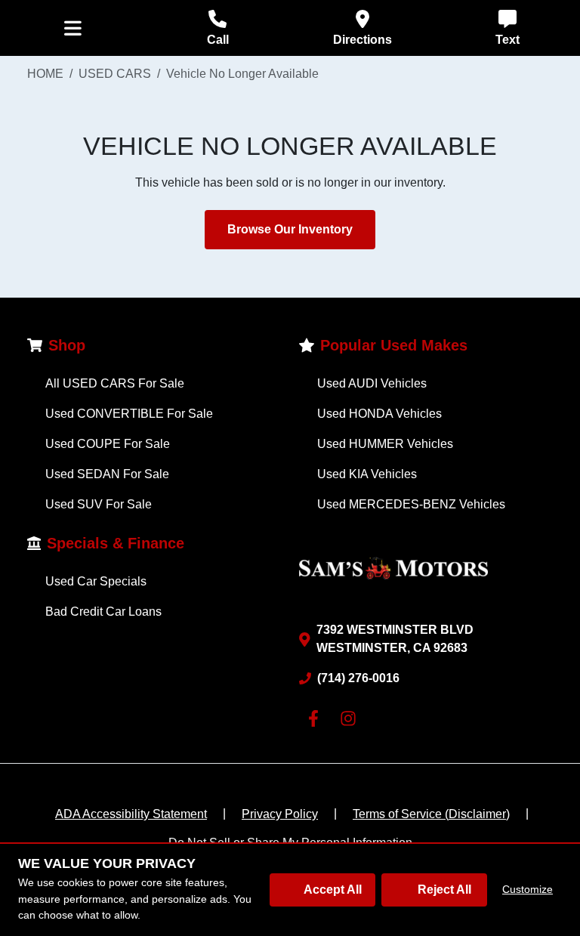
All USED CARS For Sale (114, 383)
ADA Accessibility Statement (131, 814)
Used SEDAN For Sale (107, 474)
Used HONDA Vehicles (379, 413)
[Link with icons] (316, 718)
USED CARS (115, 73)
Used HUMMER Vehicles (385, 443)
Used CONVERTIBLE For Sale (129, 413)
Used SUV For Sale (98, 504)
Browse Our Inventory (290, 229)
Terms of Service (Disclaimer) (431, 814)
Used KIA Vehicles (367, 474)
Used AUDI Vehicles (372, 383)
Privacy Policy (280, 814)
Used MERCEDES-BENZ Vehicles (411, 504)
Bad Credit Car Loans (103, 611)
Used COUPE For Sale (107, 443)
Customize (527, 889)
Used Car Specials (96, 581)
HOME (45, 73)
